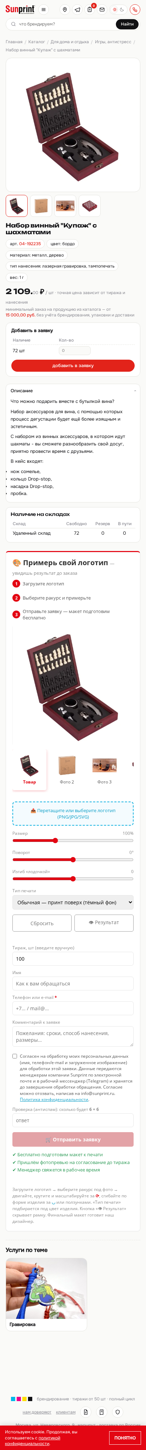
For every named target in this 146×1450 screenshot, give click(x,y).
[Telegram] (77, 9)
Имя (16, 973)
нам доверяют (37, 1412)
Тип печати (24, 891)
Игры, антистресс (113, 42)
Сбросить (42, 923)
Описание (22, 391)
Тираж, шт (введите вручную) (43, 948)
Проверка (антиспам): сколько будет (55, 1109)
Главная (14, 42)
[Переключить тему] (118, 10)
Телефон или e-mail (34, 997)
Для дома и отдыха (70, 42)
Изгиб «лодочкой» (72, 872)
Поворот (72, 852)
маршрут (87, 1425)
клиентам (65, 1412)
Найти (127, 24)
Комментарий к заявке (36, 1022)
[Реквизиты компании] (85, 1412)
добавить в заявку (73, 365)
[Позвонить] (135, 9)
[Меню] (43, 9)
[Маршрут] (65, 9)
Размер (72, 833)
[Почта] (102, 9)
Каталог (36, 42)
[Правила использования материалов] (101, 1412)
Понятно (125, 1438)
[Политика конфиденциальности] (117, 1412)
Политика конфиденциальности (54, 1099)
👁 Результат (104, 922)
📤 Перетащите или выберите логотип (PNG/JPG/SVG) (73, 813)
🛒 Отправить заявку (73, 1139)
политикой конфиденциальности (32, 1440)
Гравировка (22, 1324)
